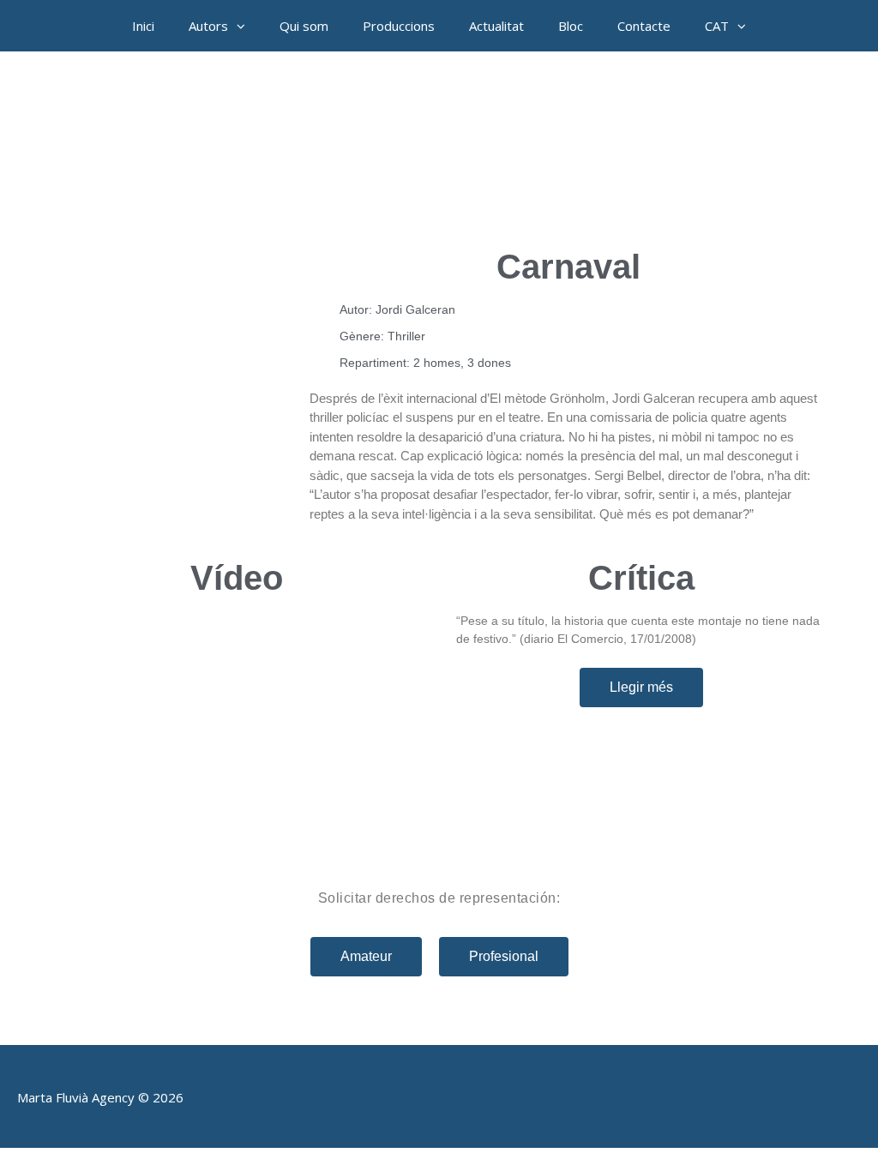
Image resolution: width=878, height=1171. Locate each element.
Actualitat (496, 25)
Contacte (644, 25)
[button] (245, 25)
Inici (143, 25)
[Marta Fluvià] (439, 145)
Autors (208, 25)
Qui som (304, 25)
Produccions (399, 25)
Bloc (570, 25)
